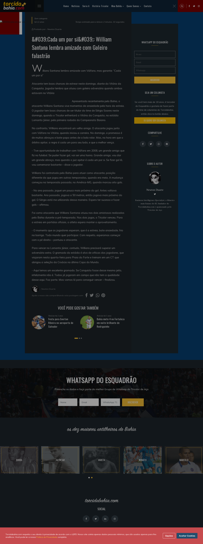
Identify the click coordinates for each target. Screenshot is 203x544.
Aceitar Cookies (187, 535)
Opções (169, 535)
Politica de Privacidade (46, 537)
